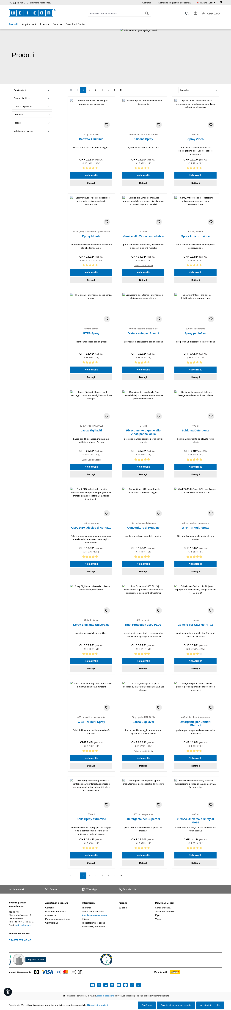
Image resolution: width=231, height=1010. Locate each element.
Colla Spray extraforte (91, 819)
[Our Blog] (93, 985)
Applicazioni (20, 90)
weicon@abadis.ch (24, 925)
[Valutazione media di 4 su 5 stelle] (195, 654)
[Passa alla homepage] (32, 13)
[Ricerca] (147, 14)
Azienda (123, 903)
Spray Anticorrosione (195, 236)
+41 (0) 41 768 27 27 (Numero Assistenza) (30, 2)
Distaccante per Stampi (143, 333)
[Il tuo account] (195, 13)
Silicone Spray (143, 139)
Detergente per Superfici (143, 819)
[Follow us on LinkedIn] (133, 985)
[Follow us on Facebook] (106, 985)
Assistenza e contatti (56, 903)
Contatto (146, 2)
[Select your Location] (221, 2)
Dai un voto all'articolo (143, 266)
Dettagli (91, 183)
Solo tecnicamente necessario (176, 1005)
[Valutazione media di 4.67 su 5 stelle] (195, 169)
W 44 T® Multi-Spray (195, 527)
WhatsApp (91, 889)
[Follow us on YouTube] (120, 985)
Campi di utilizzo (22, 98)
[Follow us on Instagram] (100, 985)
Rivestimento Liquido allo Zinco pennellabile (143, 432)
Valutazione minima (23, 131)
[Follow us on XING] (138, 985)
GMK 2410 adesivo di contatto (91, 527)
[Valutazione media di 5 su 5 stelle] (91, 169)
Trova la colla (129, 889)
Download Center (164, 903)
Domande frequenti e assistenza (174, 2)
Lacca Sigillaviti (91, 430)
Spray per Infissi (195, 333)
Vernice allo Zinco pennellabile (143, 236)
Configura (147, 1005)
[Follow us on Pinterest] (126, 985)
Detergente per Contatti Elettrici (195, 723)
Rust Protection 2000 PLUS (143, 624)
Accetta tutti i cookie (210, 1005)
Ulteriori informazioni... (98, 1005)
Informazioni (88, 903)
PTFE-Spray (91, 333)
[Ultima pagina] (121, 90)
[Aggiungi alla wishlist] (107, 125)
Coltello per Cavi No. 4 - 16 (195, 624)
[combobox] (115, 14)
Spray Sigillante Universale (91, 624)
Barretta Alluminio (91, 139)
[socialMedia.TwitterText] (113, 985)
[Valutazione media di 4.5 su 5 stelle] (143, 169)
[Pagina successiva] (115, 90)
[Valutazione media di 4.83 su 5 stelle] (91, 654)
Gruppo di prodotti (23, 106)
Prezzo (17, 122)
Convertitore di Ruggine (143, 527)
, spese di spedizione (105, 996)
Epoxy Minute (91, 236)
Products (18, 114)
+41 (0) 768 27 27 (20, 939)
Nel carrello (91, 175)
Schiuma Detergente (195, 430)
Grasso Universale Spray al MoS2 (195, 820)
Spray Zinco (195, 139)
